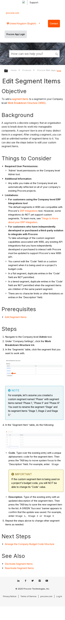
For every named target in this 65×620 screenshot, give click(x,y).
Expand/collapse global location (59, 70)
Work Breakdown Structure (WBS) (27, 102)
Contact (54, 23)
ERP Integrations (29, 210)
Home (14, 70)
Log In (59, 596)
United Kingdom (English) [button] (22, 23)
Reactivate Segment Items (19, 568)
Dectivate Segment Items (19, 563)
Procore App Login (15, 34)
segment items (20, 99)
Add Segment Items (16, 317)
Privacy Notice (9, 596)
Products (27, 70)
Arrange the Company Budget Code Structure (29, 544)
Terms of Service (28, 596)
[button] (57, 54)
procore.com (12, 13)
